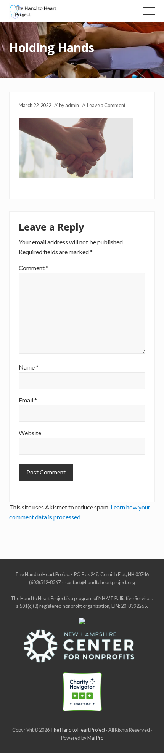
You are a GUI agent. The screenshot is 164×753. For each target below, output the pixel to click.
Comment (33, 267)
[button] (149, 11)
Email (28, 400)
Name (29, 367)
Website (30, 432)
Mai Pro (95, 738)
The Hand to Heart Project (77, 730)
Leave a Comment (106, 105)
